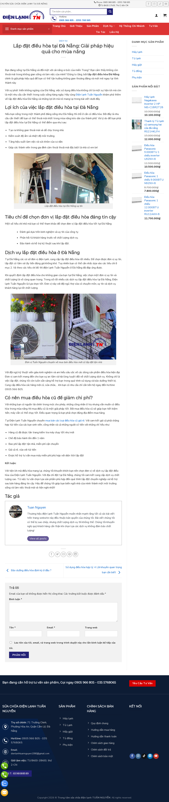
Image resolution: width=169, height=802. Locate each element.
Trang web (91, 627)
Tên (12, 627)
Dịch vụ (108, 26)
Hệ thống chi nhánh (132, 26)
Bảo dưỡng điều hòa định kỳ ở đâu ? (30, 570)
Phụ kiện (137, 77)
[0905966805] (4, 783)
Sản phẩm (93, 26)
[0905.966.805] (4, 766)
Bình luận (15, 599)
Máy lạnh (137, 52)
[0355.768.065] (4, 774)
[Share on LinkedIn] (75, 554)
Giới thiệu (76, 26)
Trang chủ (59, 26)
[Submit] (110, 11)
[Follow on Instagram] (154, 3)
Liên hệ (114, 32)
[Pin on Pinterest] (69, 554)
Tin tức (100, 32)
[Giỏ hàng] (165, 15)
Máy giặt (137, 65)
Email (51, 627)
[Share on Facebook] (51, 554)
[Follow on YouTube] (166, 3)
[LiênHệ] (4, 792)
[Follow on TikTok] (160, 3)
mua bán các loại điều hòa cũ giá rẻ (64, 420)
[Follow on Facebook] (148, 3)
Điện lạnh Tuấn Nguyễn (89, 94)
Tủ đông (137, 71)
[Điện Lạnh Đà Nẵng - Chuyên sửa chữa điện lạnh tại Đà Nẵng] (23, 15)
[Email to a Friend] (63, 554)
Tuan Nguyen (36, 507)
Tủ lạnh (136, 58)
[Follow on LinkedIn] (150, 756)
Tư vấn (153, 26)
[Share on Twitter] (57, 554)
